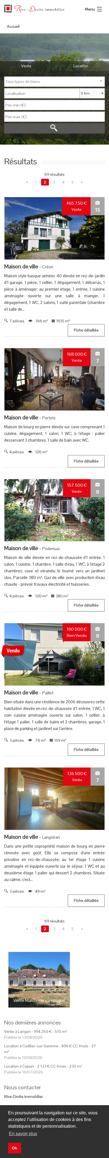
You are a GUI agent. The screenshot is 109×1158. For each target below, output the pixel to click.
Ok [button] (14, 1148)
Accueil (13, 26)
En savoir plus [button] (23, 1133)
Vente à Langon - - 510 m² (35, 1031)
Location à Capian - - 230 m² (43, 1066)
